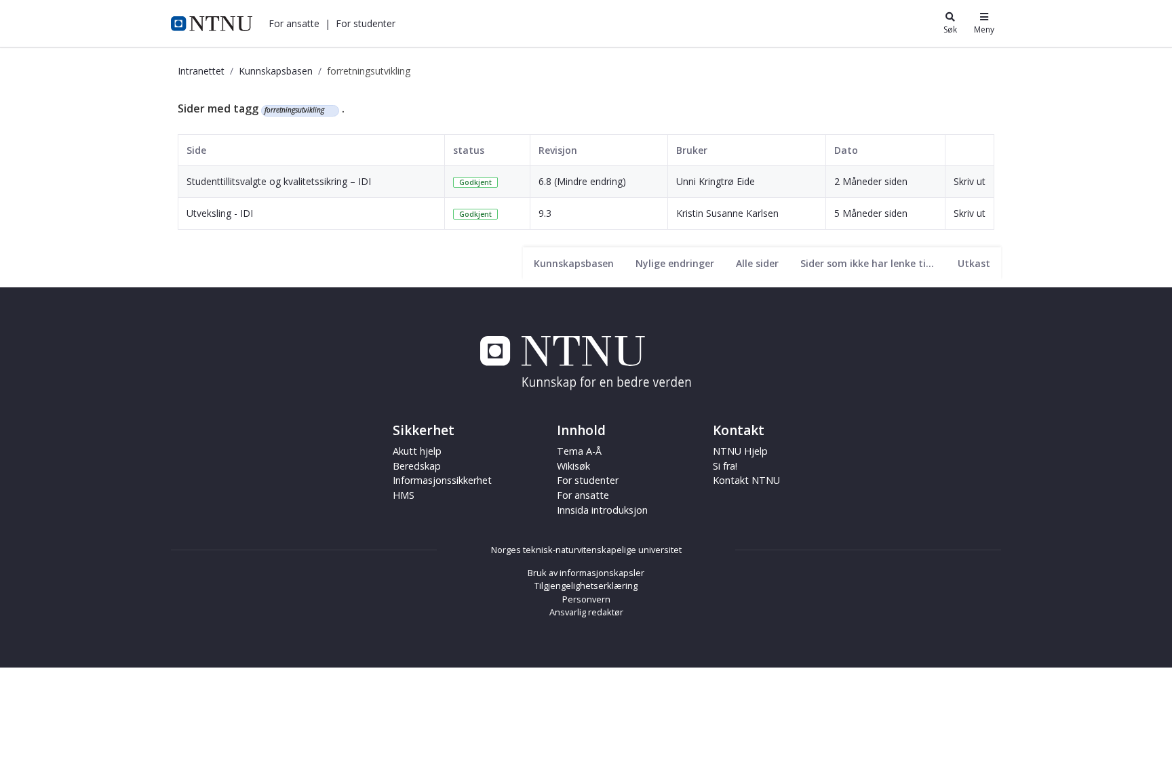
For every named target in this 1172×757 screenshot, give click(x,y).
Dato (846, 150)
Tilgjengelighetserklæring (586, 585)
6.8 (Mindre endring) (582, 181)
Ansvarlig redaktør (586, 612)
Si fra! (725, 465)
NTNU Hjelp (740, 451)
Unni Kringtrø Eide (715, 181)
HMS (403, 495)
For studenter (588, 480)
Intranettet (201, 70)
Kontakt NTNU (746, 480)
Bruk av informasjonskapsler (586, 573)
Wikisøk (573, 465)
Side (196, 150)
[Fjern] (330, 110)
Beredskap (417, 465)
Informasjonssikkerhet (442, 480)
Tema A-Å (579, 451)
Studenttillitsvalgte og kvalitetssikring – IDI (279, 181)
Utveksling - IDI (220, 213)
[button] (294, 23)
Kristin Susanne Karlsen (727, 213)
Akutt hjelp (417, 451)
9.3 (545, 213)
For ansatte (583, 495)
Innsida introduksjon (602, 510)
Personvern (586, 599)
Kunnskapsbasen (276, 70)
